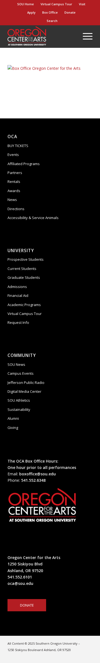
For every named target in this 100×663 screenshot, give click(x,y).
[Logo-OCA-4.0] (42, 36)
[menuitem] (25, 4)
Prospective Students (26, 259)
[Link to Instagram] (63, 656)
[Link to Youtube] (80, 656)
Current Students (22, 268)
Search (51, 21)
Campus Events (21, 373)
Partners (15, 172)
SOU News (16, 364)
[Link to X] (88, 656)
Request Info (18, 322)
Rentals (14, 181)
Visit (82, 4)
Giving (13, 427)
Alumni (13, 418)
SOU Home (25, 4)
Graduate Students (24, 277)
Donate (70, 12)
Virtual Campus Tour (56, 4)
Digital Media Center (24, 391)
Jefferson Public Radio (26, 382)
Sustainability (19, 409)
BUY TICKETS (18, 145)
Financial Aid (18, 295)
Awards (14, 190)
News (12, 199)
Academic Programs (24, 304)
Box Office (50, 12)
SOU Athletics (19, 400)
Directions (16, 208)
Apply (31, 12)
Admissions (17, 286)
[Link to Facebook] (72, 656)
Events (13, 154)
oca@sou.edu (20, 583)
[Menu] (84, 36)
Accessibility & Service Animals (33, 217)
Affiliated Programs (24, 163)
